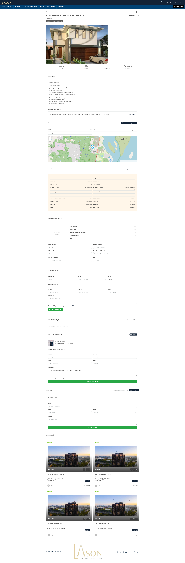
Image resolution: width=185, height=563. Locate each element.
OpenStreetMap (128, 161)
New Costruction (51, 21)
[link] (69, 456)
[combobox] (62, 279)
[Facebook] (118, 552)
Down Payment (97, 244)
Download (132, 114)
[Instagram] (123, 552)
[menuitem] (170, 6)
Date (79, 276)
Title (49, 409)
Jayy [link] (52, 485)
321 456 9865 (60, 343)
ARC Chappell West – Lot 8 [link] (102, 474)
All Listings (18, 6)
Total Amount (52, 244)
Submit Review (92, 427)
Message (51, 295)
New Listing (59, 21)
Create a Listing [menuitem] (178, 6)
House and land (63, 12)
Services (42, 6)
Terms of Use (71, 306)
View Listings (133, 334)
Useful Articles (51, 6)
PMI (94, 257)
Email (109, 289)
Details (87, 481)
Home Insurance (53, 257)
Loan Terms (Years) (99, 251)
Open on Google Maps (129, 123)
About (9, 6)
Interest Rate (52, 251)
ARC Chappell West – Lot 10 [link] (55, 474)
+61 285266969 (177, 2)
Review (50, 416)
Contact (60, 6)
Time (109, 276)
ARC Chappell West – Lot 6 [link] (102, 524)
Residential (55, 12)
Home (3, 6)
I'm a (94, 360)
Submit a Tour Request (55, 309)
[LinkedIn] (126, 552)
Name (50, 289)
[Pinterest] (135, 552)
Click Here (65, 326)
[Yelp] (137, 552)
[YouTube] (132, 552)
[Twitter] (120, 552)
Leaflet (122, 161)
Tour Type (51, 276)
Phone (80, 289)
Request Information (92, 381)
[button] (133, 12)
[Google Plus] (129, 552)
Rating (95, 409)
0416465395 (70, 343)
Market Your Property (31, 6)
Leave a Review (134, 390)
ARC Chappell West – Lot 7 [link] (55, 524)
